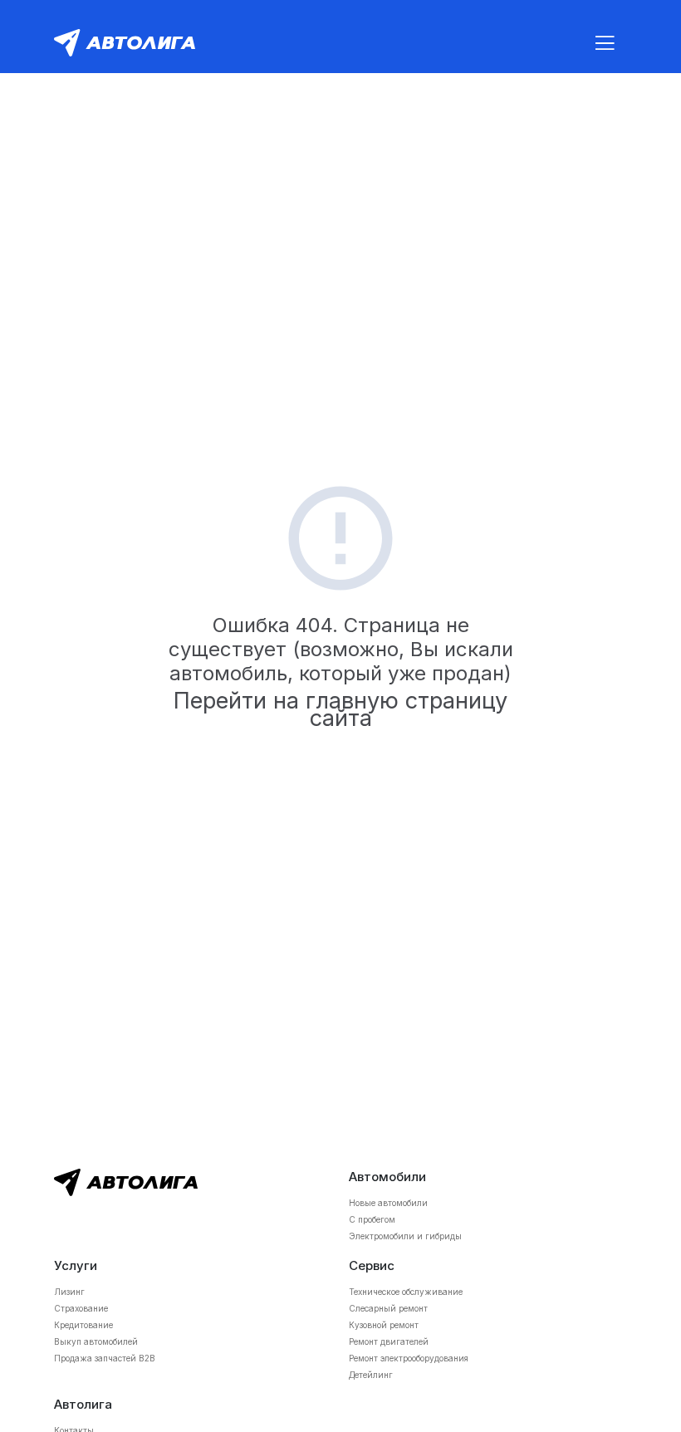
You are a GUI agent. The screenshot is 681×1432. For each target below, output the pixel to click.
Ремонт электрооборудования (408, 1358)
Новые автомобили (388, 1203)
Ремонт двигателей (389, 1341)
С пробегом (372, 1219)
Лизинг (69, 1292)
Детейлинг (371, 1375)
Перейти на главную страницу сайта (340, 709)
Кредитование (83, 1325)
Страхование (81, 1308)
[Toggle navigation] (604, 43)
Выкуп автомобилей (96, 1341)
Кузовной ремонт (384, 1325)
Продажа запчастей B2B (104, 1358)
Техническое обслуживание (406, 1292)
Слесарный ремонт (388, 1308)
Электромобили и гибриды (405, 1236)
